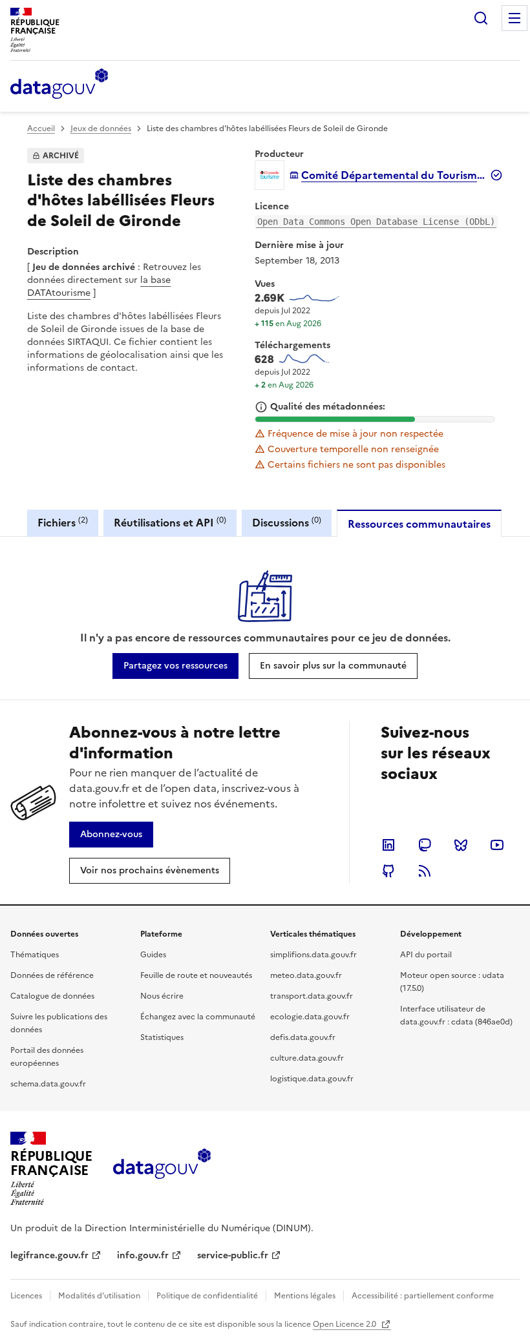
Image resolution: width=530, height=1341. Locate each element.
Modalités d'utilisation (99, 1296)
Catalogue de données (52, 996)
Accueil (41, 128)
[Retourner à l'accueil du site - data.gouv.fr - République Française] (162, 1168)
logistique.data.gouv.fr (312, 1079)
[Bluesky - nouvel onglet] (461, 845)
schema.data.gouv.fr (48, 1084)
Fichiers (62, 522)
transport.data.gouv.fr (311, 996)
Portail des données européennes (46, 1057)
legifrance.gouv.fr (49, 1255)
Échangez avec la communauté (197, 1017)
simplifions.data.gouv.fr (313, 955)
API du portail (426, 955)
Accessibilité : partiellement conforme (423, 1296)
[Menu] (514, 18)
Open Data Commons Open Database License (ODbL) (376, 221)
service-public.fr (232, 1255)
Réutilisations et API (170, 522)
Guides (153, 955)
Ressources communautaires (419, 524)
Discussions (286, 522)
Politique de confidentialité (207, 1296)
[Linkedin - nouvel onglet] (388, 845)
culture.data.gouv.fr (307, 1058)
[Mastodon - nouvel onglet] (425, 845)
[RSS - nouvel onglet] (425, 871)
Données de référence (52, 975)
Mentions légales (304, 1296)
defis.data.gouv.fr (302, 1037)
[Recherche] (481, 18)
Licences (26, 1296)
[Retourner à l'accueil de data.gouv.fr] (59, 84)
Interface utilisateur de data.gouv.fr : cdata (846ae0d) (456, 1015)
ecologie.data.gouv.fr (310, 1017)
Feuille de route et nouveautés (196, 975)
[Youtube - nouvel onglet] (497, 845)
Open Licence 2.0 (345, 1324)
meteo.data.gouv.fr (306, 975)
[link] (175, 666)
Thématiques (34, 955)
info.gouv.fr (143, 1255)
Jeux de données (100, 128)
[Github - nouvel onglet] (388, 871)
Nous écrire (162, 996)
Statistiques (162, 1037)
